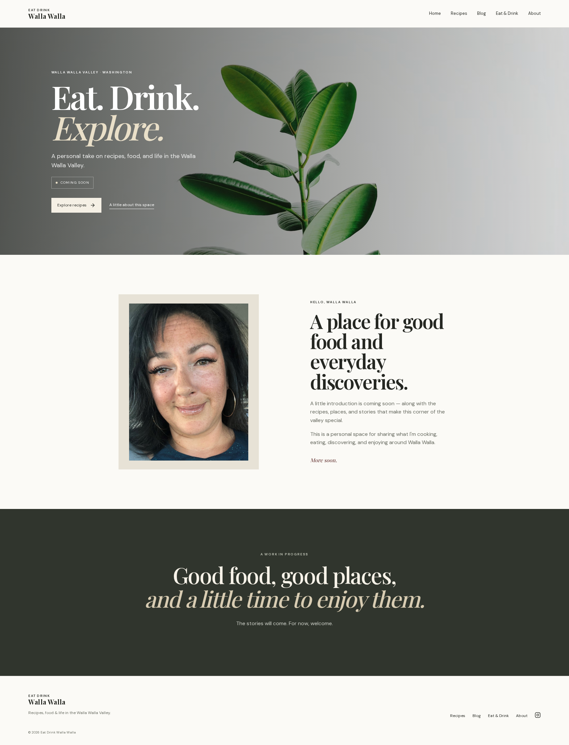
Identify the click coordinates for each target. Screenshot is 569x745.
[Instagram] (538, 716)
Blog (481, 13)
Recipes (459, 13)
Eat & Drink (507, 13)
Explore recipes (72, 205)
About (534, 13)
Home (435, 13)
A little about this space (131, 204)
